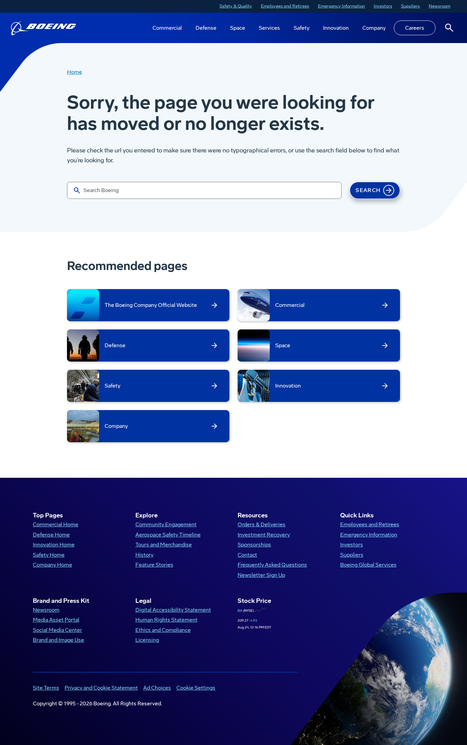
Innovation (336, 28)
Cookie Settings (195, 688)
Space (237, 28)
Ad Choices (157, 688)
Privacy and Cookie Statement (101, 688)
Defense (206, 28)
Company (374, 28)
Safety (301, 28)
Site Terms (46, 688)
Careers (414, 28)
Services (269, 28)
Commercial (167, 28)
